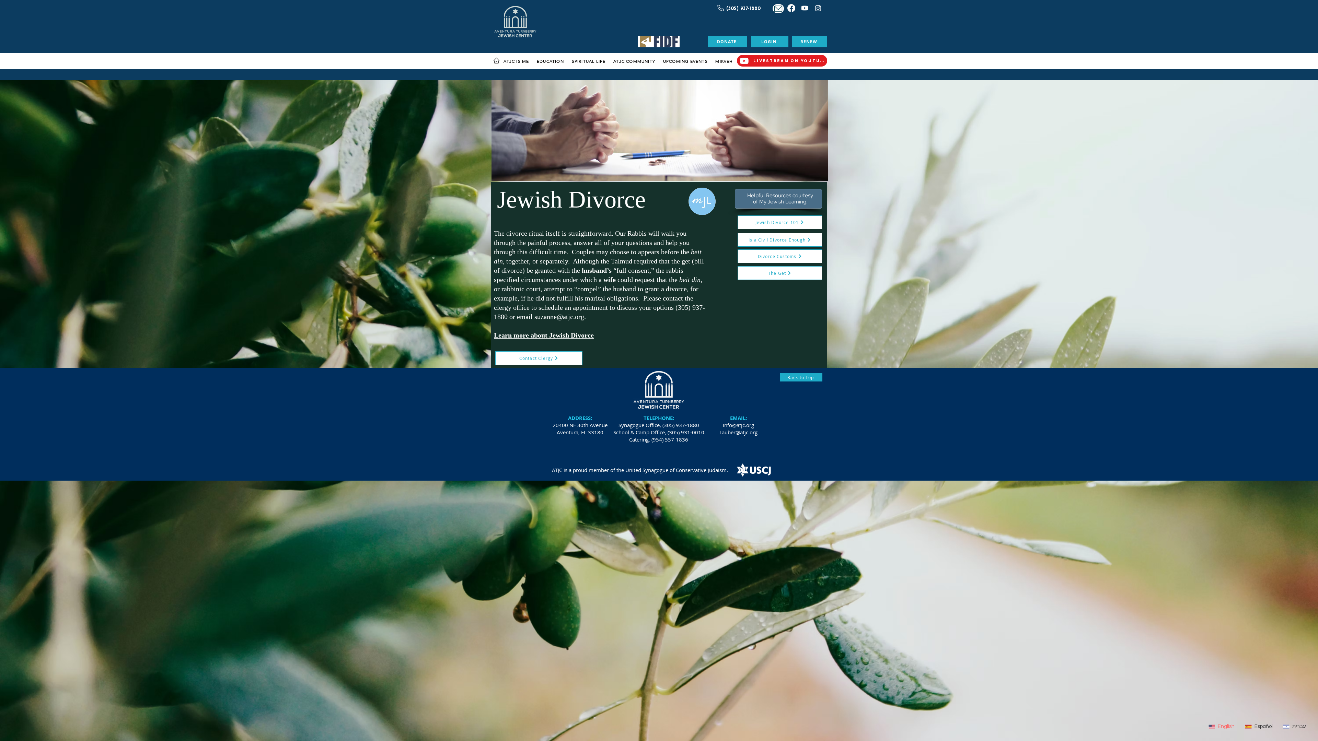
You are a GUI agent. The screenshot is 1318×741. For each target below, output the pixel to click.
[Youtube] (805, 8)
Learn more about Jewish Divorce (544, 335)
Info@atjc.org (738, 425)
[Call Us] (720, 8)
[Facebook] (791, 8)
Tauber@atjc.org (738, 432)
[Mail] (778, 8)
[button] (516, 61)
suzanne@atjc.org (559, 316)
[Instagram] (818, 8)
